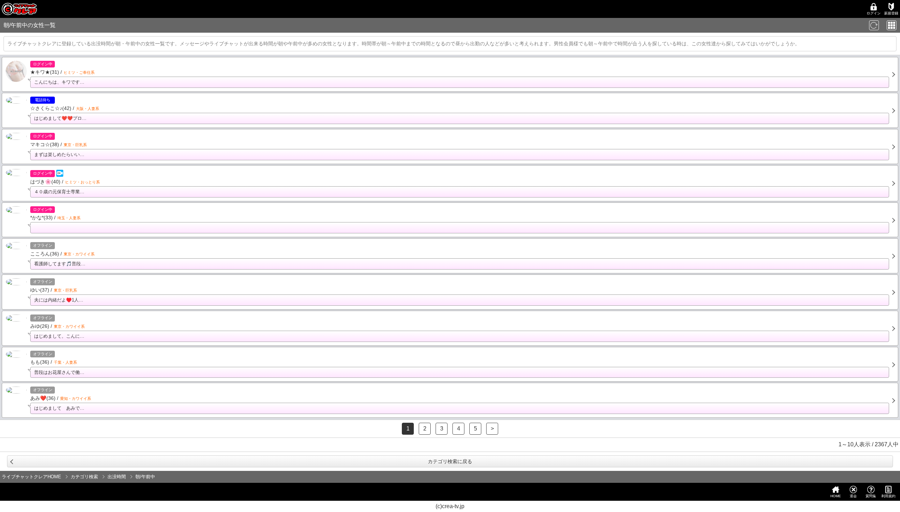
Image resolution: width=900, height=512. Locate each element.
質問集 (871, 496)
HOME (835, 496)
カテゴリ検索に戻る (450, 461)
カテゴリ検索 (84, 476)
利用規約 (888, 496)
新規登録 (891, 13)
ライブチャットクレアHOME (31, 476)
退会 (853, 496)
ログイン (874, 13)
